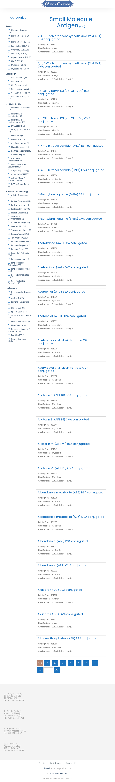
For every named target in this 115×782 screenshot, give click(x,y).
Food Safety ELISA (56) (21, 46)
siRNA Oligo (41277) (20, 174)
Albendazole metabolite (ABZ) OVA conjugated (71, 517)
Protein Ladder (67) (19, 213)
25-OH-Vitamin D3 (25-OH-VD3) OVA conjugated (64, 119)
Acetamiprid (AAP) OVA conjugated (63, 267)
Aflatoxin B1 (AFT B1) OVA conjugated (63, 419)
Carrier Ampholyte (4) (20, 223)
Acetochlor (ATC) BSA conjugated (61, 292)
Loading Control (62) (20, 234)
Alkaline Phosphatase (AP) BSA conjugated (68, 638)
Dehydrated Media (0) (20, 322)
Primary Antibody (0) (20, 259)
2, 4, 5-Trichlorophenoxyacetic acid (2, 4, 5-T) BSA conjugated (69, 37)
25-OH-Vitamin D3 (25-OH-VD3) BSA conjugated (63, 92)
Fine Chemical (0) (18, 326)
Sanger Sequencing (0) (20, 171)
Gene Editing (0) (18, 155)
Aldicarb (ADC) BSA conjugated (60, 590)
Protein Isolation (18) (20, 205)
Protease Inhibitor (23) (20, 209)
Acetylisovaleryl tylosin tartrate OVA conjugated (63, 369)
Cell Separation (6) (19, 85)
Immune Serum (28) (19, 249)
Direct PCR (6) (17, 136)
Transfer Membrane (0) (21, 230)
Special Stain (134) (19, 312)
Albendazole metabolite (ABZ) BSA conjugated (71, 492)
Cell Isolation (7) (18, 82)
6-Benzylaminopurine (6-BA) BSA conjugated (69, 194)
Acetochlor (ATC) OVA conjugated (62, 316)
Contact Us (71, 763)
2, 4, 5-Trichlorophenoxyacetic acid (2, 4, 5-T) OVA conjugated (69, 64)
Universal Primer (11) (20, 140)
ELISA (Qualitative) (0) (20, 42)
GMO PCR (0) (17, 61)
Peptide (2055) (17, 335)
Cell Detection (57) (19, 78)
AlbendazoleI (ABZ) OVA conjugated (63, 565)
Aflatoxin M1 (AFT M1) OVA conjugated (64, 468)
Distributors (55, 763)
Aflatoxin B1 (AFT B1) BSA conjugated (63, 395)
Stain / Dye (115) (18, 308)
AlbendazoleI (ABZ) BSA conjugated (63, 541)
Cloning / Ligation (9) (20, 143)
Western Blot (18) (19, 227)
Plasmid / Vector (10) (20, 147)
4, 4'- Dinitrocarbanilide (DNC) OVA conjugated (71, 170)
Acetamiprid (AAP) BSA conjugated (62, 243)
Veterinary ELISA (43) (20, 50)
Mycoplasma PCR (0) (20, 69)
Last (40, 670)
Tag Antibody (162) (19, 238)
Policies (42, 763)
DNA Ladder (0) (18, 126)
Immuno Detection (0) (21, 242)
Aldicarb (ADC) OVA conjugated (60, 614)
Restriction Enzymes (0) (21, 151)
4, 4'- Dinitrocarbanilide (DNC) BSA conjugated (71, 146)
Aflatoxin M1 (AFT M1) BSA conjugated (64, 444)
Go (56, 670)
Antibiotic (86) (17, 298)
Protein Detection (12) (21, 201)
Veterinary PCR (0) (19, 54)
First (40, 663)
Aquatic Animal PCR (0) (21, 57)
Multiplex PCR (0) (18, 65)
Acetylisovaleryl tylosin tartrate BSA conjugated (63, 341)
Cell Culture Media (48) (21, 93)
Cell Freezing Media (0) (21, 89)
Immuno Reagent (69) (20, 246)
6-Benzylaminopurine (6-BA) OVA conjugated (70, 219)
